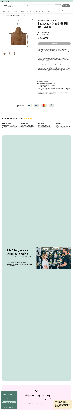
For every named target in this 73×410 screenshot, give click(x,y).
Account (58, 5)
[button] (66, 5)
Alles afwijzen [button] (9, 405)
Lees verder (8, 400)
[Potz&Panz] (9, 6)
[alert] (9, 400)
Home (3, 15)
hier (59, 404)
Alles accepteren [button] (9, 402)
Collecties (7, 15)
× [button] (15, 392)
